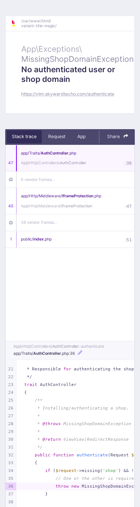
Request (56, 136)
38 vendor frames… (39, 222)
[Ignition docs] (16, 23)
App (81, 136)
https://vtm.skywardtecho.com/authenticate (67, 94)
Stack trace (24, 136)
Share (114, 136)
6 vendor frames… (38, 179)
